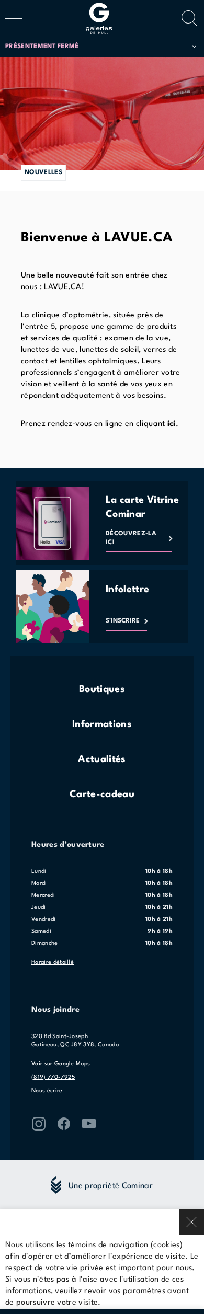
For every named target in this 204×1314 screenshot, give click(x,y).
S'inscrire (123, 621)
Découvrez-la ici (131, 538)
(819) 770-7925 (53, 1077)
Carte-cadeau (102, 794)
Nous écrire (47, 1091)
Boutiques (102, 689)
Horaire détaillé (52, 962)
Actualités (102, 759)
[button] (100, 46)
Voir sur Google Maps (60, 1064)
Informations (102, 724)
